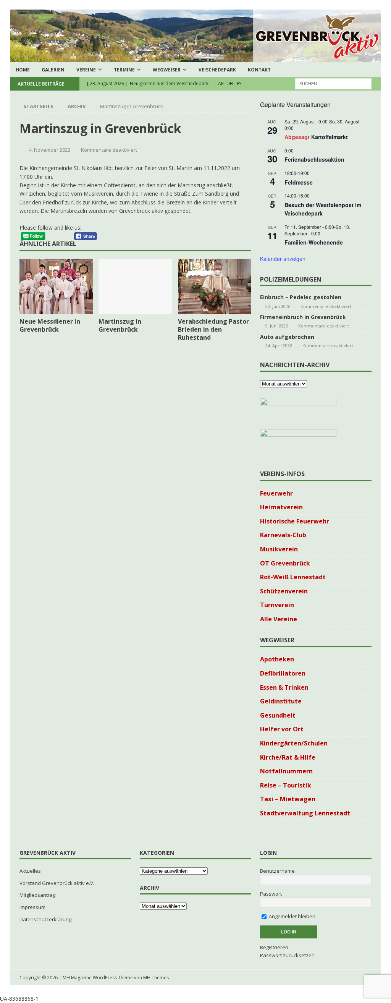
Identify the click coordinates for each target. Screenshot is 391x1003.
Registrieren (274, 947)
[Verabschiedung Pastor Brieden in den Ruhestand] (214, 286)
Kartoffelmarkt (329, 137)
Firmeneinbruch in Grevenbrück (303, 317)
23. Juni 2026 (277, 306)
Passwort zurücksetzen (287, 955)
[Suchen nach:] (333, 83)
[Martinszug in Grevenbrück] (135, 286)
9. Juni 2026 (276, 326)
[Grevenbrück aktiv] (195, 57)
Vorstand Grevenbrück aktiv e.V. (56, 883)
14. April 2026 (278, 345)
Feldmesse (298, 182)
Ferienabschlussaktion (314, 159)
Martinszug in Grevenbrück (120, 325)
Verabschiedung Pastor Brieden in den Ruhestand (213, 329)
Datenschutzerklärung (45, 919)
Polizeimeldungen (291, 279)
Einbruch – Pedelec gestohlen (300, 297)
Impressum (32, 907)
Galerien (53, 69)
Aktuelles (30, 870)
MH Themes (156, 977)
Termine (124, 69)
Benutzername (277, 870)
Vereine (86, 69)
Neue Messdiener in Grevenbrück (49, 325)
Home (23, 69)
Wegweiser (167, 69)
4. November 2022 (49, 149)
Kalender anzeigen (282, 258)
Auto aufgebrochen (287, 336)
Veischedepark (217, 69)
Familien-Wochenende (313, 242)
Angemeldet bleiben (291, 916)
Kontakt (259, 69)
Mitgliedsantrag (37, 894)
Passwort (271, 893)
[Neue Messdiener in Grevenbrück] (56, 286)
